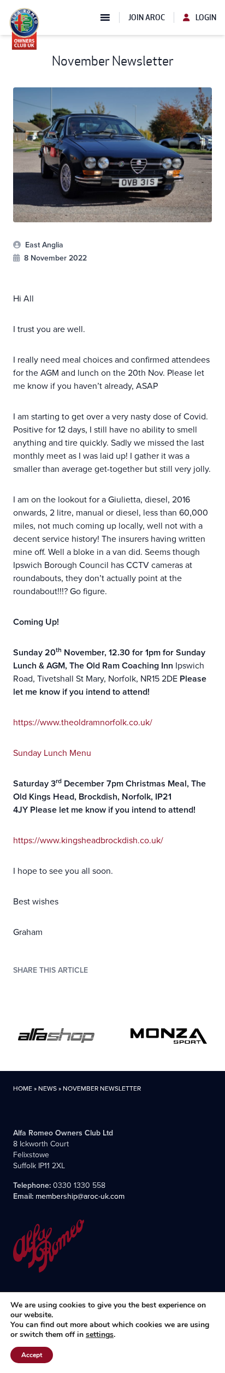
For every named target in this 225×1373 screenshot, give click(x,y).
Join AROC (146, 17)
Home (22, 1088)
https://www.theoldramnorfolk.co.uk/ (82, 722)
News (47, 1088)
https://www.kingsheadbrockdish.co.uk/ (88, 840)
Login (205, 17)
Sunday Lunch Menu (52, 753)
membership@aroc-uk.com (80, 1196)
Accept (31, 1355)
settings (100, 1335)
